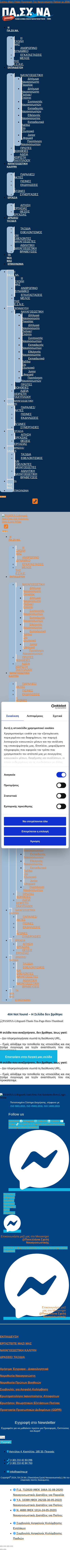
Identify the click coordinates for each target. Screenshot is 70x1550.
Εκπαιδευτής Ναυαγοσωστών (32, 110)
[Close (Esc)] (1, 1546)
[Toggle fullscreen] (8, 1546)
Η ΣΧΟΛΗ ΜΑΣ (19, 41)
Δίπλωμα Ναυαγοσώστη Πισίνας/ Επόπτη (30, 93)
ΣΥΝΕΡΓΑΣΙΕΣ (29, 194)
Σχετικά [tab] (57, 715)
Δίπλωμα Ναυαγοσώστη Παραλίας (30, 81)
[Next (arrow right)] (4, 1549)
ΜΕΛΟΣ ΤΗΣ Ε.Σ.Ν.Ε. (22, 61)
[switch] (61, 785)
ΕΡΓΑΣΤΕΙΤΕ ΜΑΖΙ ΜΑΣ (16, 1343)
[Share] (4, 1546)
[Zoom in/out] (11, 1546)
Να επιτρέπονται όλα (35, 821)
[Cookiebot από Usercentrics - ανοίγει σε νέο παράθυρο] (51, 706)
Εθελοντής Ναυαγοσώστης (30, 117)
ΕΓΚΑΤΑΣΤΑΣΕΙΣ (31, 54)
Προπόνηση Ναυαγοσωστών (31, 143)
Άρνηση (35, 841)
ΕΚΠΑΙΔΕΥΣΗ (15, 67)
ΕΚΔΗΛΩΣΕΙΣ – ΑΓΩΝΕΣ (26, 188)
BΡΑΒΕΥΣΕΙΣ (28, 251)
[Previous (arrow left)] (1, 1549)
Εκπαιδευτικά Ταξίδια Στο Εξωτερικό (32, 127)
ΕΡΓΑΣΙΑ (12, 197)
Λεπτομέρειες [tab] (35, 715)
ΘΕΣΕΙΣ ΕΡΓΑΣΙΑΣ (22, 213)
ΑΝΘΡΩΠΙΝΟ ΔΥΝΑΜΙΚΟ (25, 50)
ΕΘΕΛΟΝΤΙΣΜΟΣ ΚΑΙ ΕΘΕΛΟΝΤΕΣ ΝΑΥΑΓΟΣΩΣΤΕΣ (28, 237)
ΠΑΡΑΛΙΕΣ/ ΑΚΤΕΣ (24, 176)
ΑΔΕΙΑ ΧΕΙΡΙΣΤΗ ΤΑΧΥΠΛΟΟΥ (22, 157)
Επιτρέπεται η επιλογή (35, 831)
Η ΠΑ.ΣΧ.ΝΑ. (13, 29)
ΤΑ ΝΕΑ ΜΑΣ (9, 257)
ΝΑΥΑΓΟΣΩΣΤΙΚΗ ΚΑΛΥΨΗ (17, 165)
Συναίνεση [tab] (12, 715)
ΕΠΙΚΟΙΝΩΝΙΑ (15, 264)
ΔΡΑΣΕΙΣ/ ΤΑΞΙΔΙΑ (12, 219)
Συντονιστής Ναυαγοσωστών (31, 103)
